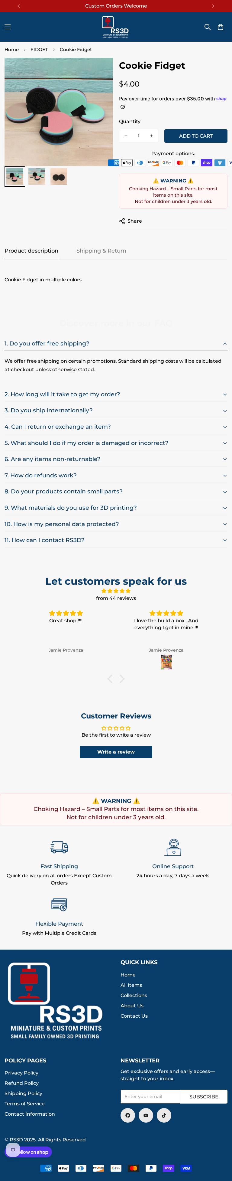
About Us (132, 1006)
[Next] (213, 6)
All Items (131, 985)
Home (12, 49)
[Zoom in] (100, 70)
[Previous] (19, 6)
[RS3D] (116, 27)
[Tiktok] (164, 1115)
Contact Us (134, 1016)
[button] (220, 27)
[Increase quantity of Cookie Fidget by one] (151, 135)
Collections (134, 995)
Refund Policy (22, 1083)
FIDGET (39, 49)
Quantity (129, 121)
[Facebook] (128, 1115)
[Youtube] (146, 1115)
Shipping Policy (23, 1093)
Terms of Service (25, 1104)
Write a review (116, 752)
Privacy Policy (21, 1073)
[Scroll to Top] (220, 1148)
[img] (116, 591)
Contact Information (30, 1114)
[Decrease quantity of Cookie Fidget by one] (126, 135)
